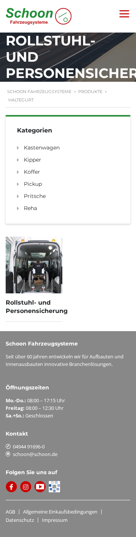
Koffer (32, 171)
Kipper (32, 159)
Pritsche (35, 196)
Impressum (55, 520)
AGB (10, 511)
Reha (30, 208)
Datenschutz (20, 520)
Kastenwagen (42, 147)
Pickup (33, 184)
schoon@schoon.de (35, 454)
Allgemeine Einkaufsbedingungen (60, 511)
